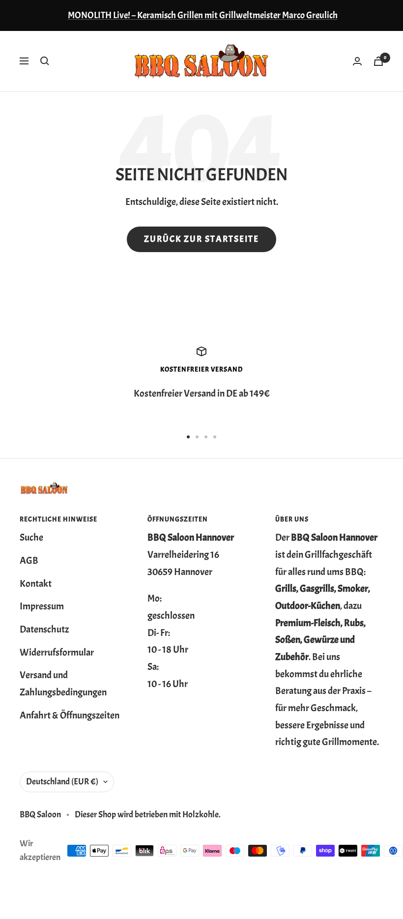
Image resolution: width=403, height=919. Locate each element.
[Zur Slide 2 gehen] (197, 436)
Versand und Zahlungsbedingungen (63, 683)
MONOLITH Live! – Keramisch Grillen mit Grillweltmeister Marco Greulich (203, 15)
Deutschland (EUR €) (62, 781)
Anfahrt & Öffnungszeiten (69, 715)
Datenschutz (44, 629)
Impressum (42, 606)
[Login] (357, 61)
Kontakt (36, 583)
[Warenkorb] (378, 61)
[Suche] (44, 61)
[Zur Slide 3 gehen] (205, 436)
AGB (29, 560)
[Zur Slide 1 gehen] (188, 436)
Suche (31, 537)
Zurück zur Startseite (201, 239)
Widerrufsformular (57, 652)
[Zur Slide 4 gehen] (214, 436)
